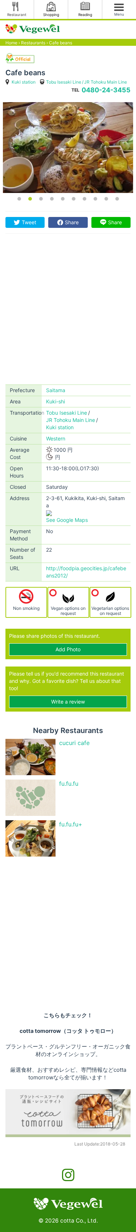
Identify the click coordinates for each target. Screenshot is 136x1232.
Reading (85, 14)
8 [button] (95, 199)
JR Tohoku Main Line (105, 82)
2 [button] (30, 199)
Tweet (29, 222)
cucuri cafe (74, 742)
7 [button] (84, 199)
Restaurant (16, 14)
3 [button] (41, 199)
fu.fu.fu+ (70, 824)
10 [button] (117, 199)
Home (11, 42)
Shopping (51, 14)
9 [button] (106, 199)
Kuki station (24, 82)
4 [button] (52, 199)
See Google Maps (67, 520)
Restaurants (33, 42)
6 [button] (73, 199)
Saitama (55, 390)
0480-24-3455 (106, 90)
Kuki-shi (55, 401)
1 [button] (19, 199)
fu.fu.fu (68, 783)
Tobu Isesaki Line (63, 82)
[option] (68, 147)
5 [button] (63, 199)
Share (72, 222)
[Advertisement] (68, 313)
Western (55, 438)
